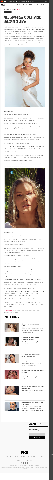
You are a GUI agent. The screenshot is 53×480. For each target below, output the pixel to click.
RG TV (42, 4)
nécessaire (6, 312)
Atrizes (14, 310)
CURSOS (27, 1)
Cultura (25, 4)
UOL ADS (31, 1)
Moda (30, 4)
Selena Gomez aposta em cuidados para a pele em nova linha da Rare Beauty (33, 387)
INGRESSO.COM (12, 1)
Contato (19, 460)
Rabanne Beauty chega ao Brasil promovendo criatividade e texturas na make (31, 355)
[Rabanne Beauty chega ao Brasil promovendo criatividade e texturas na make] (12, 362)
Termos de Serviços (36, 442)
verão (16, 312)
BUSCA (46, 1)
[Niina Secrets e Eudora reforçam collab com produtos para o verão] (12, 378)
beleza (18, 310)
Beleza (18, 4)
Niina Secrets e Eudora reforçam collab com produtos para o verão (32, 371)
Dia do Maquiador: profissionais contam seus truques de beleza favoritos (32, 403)
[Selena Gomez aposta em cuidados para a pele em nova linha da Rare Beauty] (12, 394)
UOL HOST (18, 1)
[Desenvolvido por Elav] (24, 471)
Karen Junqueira (36, 310)
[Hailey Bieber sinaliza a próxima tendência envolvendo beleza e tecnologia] (12, 345)
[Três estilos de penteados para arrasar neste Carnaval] (12, 331)
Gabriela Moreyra (28, 310)
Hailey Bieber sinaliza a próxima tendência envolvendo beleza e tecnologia (30, 338)
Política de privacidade (27, 460)
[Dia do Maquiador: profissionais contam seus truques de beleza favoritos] (12, 410)
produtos (12, 312)
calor (22, 310)
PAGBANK (23, 1)
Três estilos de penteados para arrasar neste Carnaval (31, 325)
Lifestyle (37, 4)
